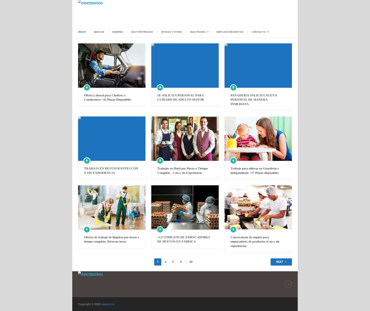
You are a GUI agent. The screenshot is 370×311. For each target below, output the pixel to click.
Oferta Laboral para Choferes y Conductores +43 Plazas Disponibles (107, 97)
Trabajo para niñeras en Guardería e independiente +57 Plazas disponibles (254, 170)
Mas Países (198, 31)
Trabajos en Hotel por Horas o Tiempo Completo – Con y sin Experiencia (182, 170)
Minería (117, 31)
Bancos (99, 31)
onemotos (107, 304)
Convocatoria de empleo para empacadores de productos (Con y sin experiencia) (254, 242)
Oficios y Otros (171, 31)
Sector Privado (142, 31)
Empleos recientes (229, 31)
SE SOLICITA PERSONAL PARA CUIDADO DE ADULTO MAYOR (180, 97)
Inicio (82, 31)
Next (280, 261)
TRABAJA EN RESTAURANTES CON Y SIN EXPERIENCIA (111, 170)
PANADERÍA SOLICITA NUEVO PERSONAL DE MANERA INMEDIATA (253, 100)
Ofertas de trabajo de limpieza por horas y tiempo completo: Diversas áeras (111, 239)
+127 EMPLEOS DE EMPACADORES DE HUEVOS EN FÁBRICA (183, 239)
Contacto (258, 31)
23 (191, 261)
